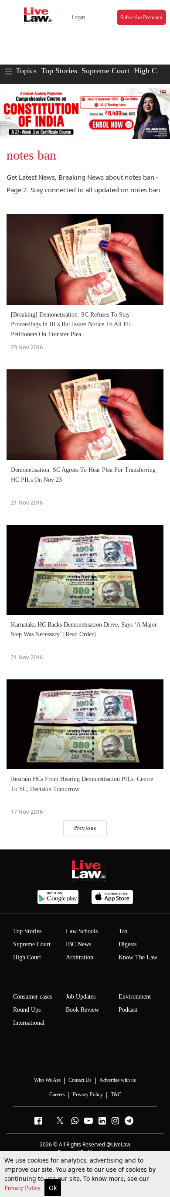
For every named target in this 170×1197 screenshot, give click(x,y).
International (28, 1023)
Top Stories (59, 70)
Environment (135, 996)
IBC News (78, 944)
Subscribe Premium (141, 17)
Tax (123, 931)
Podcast (128, 1009)
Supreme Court (105, 70)
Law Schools (82, 931)
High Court (27, 957)
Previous (85, 828)
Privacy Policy (23, 1188)
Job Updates (80, 996)
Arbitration (79, 957)
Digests (127, 944)
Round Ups (27, 1009)
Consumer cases (32, 996)
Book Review (82, 1009)
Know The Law (138, 957)
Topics (26, 70)
